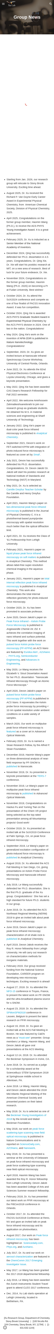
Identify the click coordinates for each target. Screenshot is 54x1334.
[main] (27, 17)
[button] (3, 4)
